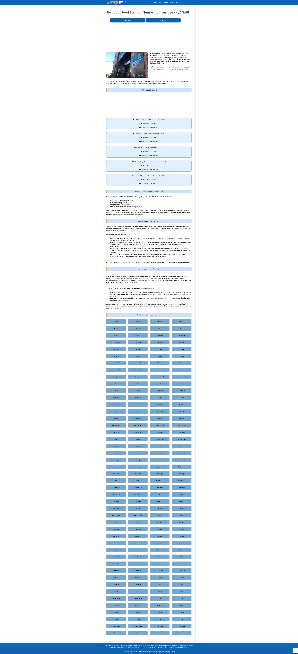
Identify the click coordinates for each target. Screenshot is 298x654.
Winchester (160, 633)
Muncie (160, 494)
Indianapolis (160, 432)
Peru (116, 522)
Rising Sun (116, 550)
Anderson (160, 321)
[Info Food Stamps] (116, 2)
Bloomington (116, 342)
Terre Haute (116, 598)
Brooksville (116, 356)
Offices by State (168, 2)
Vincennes (160, 612)
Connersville (116, 370)
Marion (116, 481)
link (188, 647)
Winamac (116, 633)
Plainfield (116, 529)
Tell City (159, 591)
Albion (116, 321)
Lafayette (160, 453)
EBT (177, 2)
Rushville (116, 564)
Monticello (160, 487)
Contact (173, 651)
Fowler (160, 397)
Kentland (116, 446)
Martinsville (160, 481)
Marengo (160, 474)
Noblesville (160, 508)
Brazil (160, 349)
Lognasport (159, 467)
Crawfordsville (160, 377)
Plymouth (160, 529)
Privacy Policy (153, 651)
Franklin (159, 404)
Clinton (160, 356)
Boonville (116, 349)
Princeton (160, 536)
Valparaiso (116, 605)
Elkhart (116, 391)
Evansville (160, 391)
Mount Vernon (116, 494)
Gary (116, 411)
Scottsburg (116, 571)
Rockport (116, 557)
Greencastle (160, 411)
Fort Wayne (116, 397)
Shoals (160, 577)
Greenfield (160, 418)
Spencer (159, 584)
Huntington (116, 432)
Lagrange (116, 460)
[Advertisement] (149, 40)
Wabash (116, 619)
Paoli (159, 515)
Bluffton (159, 342)
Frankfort (116, 404)
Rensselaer (116, 543)
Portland (116, 536)
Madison (116, 474)
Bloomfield (160, 335)
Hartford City (160, 425)
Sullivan (116, 591)
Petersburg (160, 522)
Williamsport (160, 626)
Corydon (160, 370)
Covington (116, 377)
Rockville (160, 557)
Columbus (160, 363)
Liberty (116, 467)
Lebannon (160, 460)
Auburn (160, 328)
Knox (159, 446)
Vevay (116, 612)
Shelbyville (116, 577)
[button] (189, 2)
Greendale (116, 418)
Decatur (116, 384)
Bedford (116, 335)
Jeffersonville (160, 439)
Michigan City (116, 487)
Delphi (160, 384)
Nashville (116, 501)
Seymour (160, 571)
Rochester (160, 550)
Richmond (160, 543)
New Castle (116, 508)
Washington (116, 626)
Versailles (160, 605)
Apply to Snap (157, 2)
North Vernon (116, 515)
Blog (184, 2)
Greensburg (116, 425)
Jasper (116, 439)
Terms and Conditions (164, 651)
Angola (116, 328)
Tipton (160, 598)
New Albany (160, 501)
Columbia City (116, 363)
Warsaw (159, 619)
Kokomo (116, 453)
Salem (160, 564)
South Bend (116, 584)
